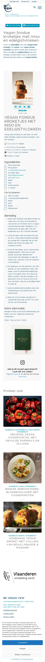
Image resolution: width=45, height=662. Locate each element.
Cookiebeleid (15, 659)
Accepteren (22, 642)
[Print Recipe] (15, 107)
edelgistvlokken (17, 175)
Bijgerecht (9, 430)
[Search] (33, 7)
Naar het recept (14, 25)
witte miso (15, 178)
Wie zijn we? (25, 1)
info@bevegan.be (10, 610)
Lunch (30, 430)
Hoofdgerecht (21, 430)
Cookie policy (8, 613)
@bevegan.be (15, 374)
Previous (6, 456)
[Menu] (39, 7)
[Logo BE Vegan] (18, 7)
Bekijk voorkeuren (22, 654)
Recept (37, 430)
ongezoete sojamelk (18, 170)
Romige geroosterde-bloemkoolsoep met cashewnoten (22, 492)
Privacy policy (8, 617)
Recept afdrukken (32, 25)
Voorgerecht (22, 432)
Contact (34, 1)
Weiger (22, 648)
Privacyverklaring (27, 659)
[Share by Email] (24, 107)
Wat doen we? (14, 1)
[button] (20, 107)
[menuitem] (14, 1)
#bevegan (23, 376)
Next (38, 456)
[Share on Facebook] (28, 107)
